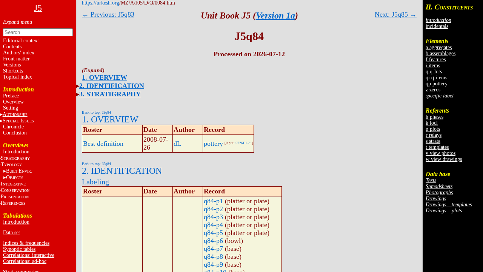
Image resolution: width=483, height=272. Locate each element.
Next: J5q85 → (396, 14)
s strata (433, 141)
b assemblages (440, 53)
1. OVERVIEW (104, 77)
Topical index (17, 77)
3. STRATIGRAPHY (110, 94)
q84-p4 (213, 225)
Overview (13, 102)
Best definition (103, 143)
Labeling (95, 182)
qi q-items (436, 77)
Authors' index (18, 53)
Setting (10, 108)
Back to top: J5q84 (96, 112)
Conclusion (15, 133)
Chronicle (13, 127)
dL (177, 143)
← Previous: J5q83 (108, 14)
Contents (12, 46)
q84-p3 (213, 217)
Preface (11, 96)
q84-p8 (213, 256)
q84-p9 (213, 264)
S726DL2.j (243, 143)
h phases (434, 117)
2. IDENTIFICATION (111, 86)
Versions (12, 65)
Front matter (16, 59)
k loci (432, 123)
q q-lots (434, 71)
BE (19, 171)
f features (436, 59)
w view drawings (444, 159)
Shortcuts (13, 71)
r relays (433, 135)
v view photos (440, 153)
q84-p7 (213, 248)
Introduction (16, 152)
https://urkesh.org (100, 3)
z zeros (433, 90)
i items (433, 65)
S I (18, 121)
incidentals (437, 26)
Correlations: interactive (28, 255)
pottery (213, 143)
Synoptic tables (19, 249)
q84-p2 (213, 209)
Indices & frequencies (26, 243)
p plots (433, 129)
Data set (11, 232)
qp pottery (437, 84)
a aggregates (439, 47)
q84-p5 (213, 232)
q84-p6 (213, 240)
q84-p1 (213, 201)
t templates (437, 147)
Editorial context (21, 40)
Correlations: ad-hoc (24, 261)
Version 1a (275, 15)
